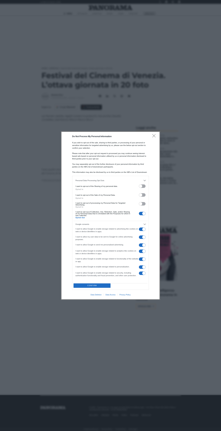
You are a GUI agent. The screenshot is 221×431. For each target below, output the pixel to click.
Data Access (110, 295)
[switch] (142, 186)
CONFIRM (92, 285)
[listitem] (110, 180)
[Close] (154, 136)
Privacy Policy (125, 295)
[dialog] (110, 216)
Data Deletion (96, 295)
